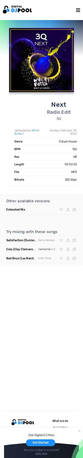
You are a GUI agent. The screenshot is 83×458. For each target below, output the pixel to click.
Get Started (41, 442)
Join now (41, 453)
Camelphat (44, 249)
